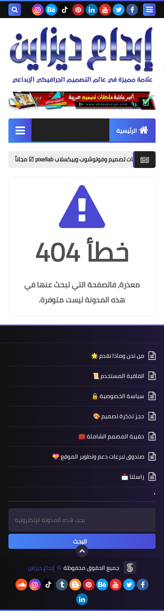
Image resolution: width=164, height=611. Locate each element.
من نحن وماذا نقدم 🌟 (117, 356)
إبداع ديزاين (41, 568)
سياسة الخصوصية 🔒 (117, 396)
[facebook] (132, 10)
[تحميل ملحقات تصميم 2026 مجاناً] (82, 101)
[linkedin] (92, 10)
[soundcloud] (21, 584)
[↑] (82, 551)
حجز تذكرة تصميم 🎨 (118, 416)
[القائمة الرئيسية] (20, 130)
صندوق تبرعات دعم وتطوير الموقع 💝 (98, 456)
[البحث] (14, 9)
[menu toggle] (149, 9)
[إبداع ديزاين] (82, 54)
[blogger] (75, 584)
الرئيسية (126, 130)
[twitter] (118, 10)
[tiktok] (65, 10)
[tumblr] (62, 584)
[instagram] (38, 10)
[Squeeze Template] (130, 567)
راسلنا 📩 (132, 476)
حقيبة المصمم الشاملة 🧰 (111, 436)
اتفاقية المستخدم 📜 (118, 375)
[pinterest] (78, 10)
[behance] (51, 10)
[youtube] (105, 10)
